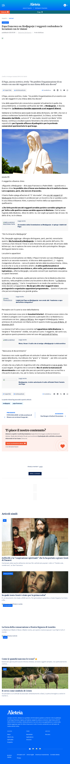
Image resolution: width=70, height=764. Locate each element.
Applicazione (29, 737)
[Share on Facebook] (54, 90)
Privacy (19, 758)
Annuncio (29, 739)
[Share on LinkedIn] (57, 90)
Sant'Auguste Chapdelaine (41, 8)
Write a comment (35, 473)
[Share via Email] (64, 90)
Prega (39, 12)
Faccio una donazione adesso (15, 443)
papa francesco (17, 403)
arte (5, 669)
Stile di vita (10, 737)
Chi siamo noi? (21, 754)
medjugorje (6, 403)
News (9, 734)
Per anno (47, 734)
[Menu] (11, 5)
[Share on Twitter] (61, 90)
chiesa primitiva (8, 573)
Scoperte (4, 18)
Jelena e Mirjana (27, 319)
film (5, 520)
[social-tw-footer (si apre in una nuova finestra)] (37, 749)
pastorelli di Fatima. (50, 334)
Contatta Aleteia (54, 754)
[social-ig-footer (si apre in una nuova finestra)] (40, 749)
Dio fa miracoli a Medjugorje (21, 241)
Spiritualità (10, 739)
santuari (11, 18)
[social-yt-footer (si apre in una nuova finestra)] (30, 749)
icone (5, 637)
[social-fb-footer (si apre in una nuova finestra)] (33, 749)
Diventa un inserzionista (42, 754)
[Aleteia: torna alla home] (35, 4)
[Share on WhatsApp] (67, 90)
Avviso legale (30, 754)
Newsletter (29, 734)
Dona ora (3, 12)
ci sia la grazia (57, 365)
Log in (41, 466)
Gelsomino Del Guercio (24, 33)
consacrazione (8, 605)
